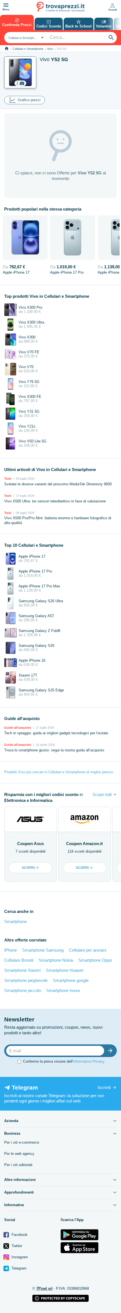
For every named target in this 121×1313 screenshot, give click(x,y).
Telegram (18, 1268)
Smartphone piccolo (22, 990)
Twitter (16, 1246)
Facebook (19, 1235)
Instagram (19, 1257)
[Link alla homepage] (6, 49)
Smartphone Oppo (95, 960)
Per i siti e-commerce (21, 1142)
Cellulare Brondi (18, 960)
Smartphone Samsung (43, 950)
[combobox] (25, 37)
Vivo (50, 48)
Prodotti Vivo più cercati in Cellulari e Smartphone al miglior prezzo (58, 772)
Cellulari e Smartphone (28, 48)
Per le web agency (19, 1154)
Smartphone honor (63, 990)
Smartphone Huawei (64, 970)
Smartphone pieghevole (26, 980)
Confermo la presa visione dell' (64, 1061)
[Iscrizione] (111, 1050)
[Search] (111, 37)
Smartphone (15, 921)
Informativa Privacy (89, 1061)
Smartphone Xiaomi (22, 970)
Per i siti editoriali (18, 1165)
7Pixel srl (44, 1288)
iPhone (10, 950)
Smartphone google (71, 980)
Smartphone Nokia (56, 960)
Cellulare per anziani (87, 950)
